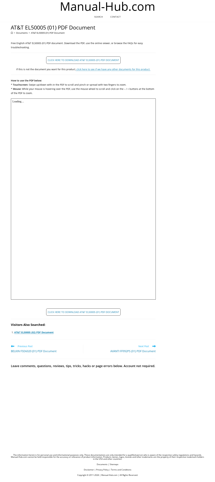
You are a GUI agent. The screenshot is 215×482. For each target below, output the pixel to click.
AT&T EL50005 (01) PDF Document (48, 32)
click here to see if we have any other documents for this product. (113, 69)
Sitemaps (114, 464)
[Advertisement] (180, 93)
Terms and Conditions (121, 469)
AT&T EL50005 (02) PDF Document (34, 332)
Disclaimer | (90, 469)
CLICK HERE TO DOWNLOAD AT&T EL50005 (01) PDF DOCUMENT (83, 60)
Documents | (103, 464)
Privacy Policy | (103, 469)
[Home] (12, 32)
